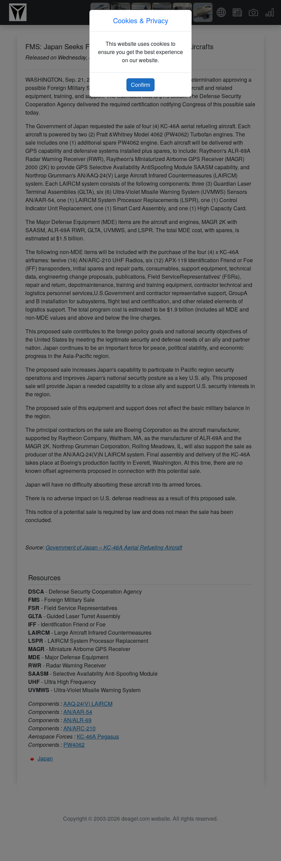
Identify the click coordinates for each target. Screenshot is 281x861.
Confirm (140, 85)
